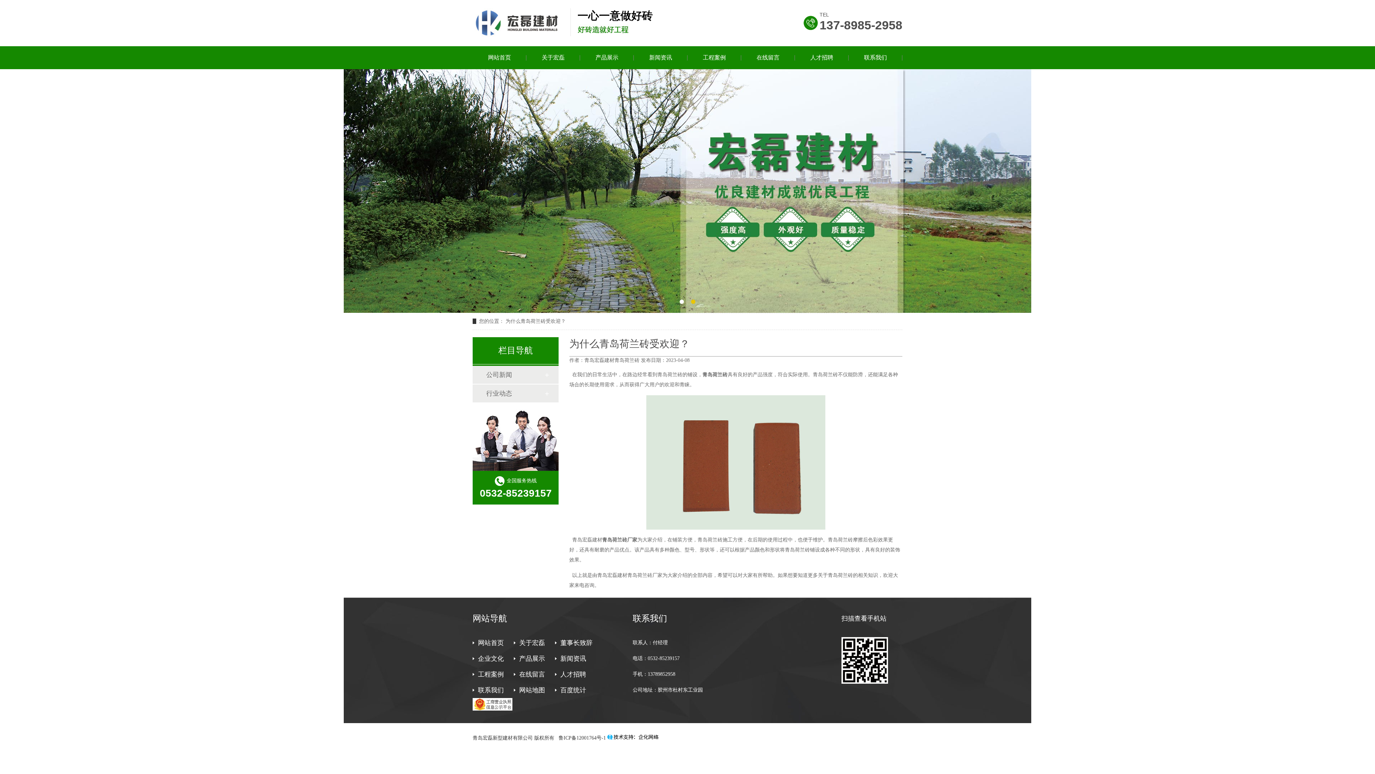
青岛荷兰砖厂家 (619, 540)
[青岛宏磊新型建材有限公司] (518, 35)
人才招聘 (821, 57)
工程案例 (714, 57)
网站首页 (499, 57)
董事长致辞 (576, 642)
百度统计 (573, 690)
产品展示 (606, 57)
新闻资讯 (660, 57)
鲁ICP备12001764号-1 (581, 738)
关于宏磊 (553, 57)
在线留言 (768, 57)
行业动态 (499, 393)
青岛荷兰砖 (715, 374)
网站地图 (532, 690)
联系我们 (875, 57)
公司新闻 (499, 374)
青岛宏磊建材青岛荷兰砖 (612, 360)
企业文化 (491, 658)
